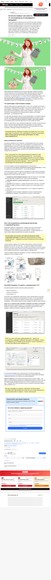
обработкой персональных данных (35, 424)
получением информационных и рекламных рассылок (17, 425)
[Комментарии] (8, 36)
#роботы (32, 442)
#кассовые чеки (7, 444)
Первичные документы (20, 13)
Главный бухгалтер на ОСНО (23, 479)
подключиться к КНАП (9, 374)
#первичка (37, 442)
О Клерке (21, 4)
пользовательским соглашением (24, 424)
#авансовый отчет (24, 442)
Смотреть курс (8, 485)
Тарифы (16, 4)
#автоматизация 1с (14, 444)
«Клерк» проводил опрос (24, 97)
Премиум (11, 4)
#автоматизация (7, 442)
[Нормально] (18, 441)
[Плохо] (20, 441)
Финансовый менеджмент (39, 479)
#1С (29, 442)
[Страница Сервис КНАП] (9, 12)
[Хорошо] (15, 441)
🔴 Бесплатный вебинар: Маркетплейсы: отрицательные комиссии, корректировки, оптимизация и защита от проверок (25, 7)
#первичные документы (15, 442)
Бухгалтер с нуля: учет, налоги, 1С (7, 479)
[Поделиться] (15, 36)
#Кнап (20, 444)
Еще (30, 1)
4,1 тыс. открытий (7, 447)
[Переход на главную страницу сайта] (5, 5)
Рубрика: (6, 445)
